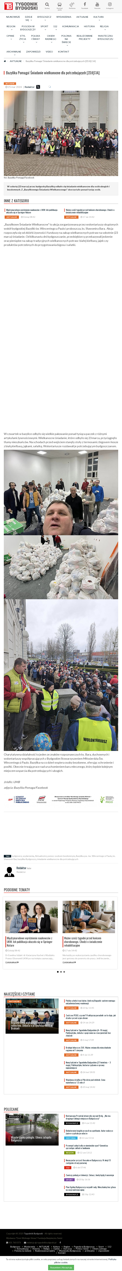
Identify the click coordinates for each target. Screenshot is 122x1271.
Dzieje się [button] (28, 18)
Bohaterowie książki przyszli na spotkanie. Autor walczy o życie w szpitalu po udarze (89, 1132)
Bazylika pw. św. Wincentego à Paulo (94, 856)
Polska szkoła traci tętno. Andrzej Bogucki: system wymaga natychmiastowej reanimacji (90, 1002)
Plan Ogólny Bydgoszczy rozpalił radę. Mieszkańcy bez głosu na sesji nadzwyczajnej (91, 1188)
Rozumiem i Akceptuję (61, 1267)
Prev (7, 918)
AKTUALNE (82, 16)
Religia (47, 1248)
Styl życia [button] (22, 37)
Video (49, 51)
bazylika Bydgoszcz (27, 859)
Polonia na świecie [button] (66, 38)
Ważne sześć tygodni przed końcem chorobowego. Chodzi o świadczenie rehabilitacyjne (90, 211)
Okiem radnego (99, 1248)
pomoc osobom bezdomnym (61, 856)
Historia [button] (89, 26)
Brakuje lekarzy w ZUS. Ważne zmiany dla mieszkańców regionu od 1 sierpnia (88, 1049)
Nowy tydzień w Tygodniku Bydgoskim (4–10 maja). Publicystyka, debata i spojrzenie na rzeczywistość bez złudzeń (88, 1032)
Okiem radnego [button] (50, 37)
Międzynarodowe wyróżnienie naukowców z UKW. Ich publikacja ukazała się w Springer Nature (31, 211)
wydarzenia (28, 856)
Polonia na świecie (22, 1251)
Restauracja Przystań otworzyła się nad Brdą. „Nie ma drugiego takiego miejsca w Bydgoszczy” (88, 1117)
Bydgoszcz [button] (44, 16)
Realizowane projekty (85, 37)
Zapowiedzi (33, 51)
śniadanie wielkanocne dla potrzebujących (57, 859)
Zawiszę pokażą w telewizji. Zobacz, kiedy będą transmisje (90, 1175)
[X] (38, 87)
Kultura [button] (98, 16)
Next (112, 918)
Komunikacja (70, 26)
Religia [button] (104, 26)
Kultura (56, 1246)
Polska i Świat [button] (35, 37)
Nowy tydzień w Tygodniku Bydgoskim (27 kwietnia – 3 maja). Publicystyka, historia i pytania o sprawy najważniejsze (88, 1065)
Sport (101, 1246)
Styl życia (67, 1248)
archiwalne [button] (14, 51)
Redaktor (30, 86)
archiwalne (90, 1251)
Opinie (56, 1248)
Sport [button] (44, 26)
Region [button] (11, 26)
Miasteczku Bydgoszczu (105, 37)
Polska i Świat (82, 1248)
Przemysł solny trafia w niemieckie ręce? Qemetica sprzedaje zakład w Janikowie (87, 1147)
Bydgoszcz (15, 1246)
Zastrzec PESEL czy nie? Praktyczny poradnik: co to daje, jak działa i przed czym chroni (91, 1017)
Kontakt (63, 51)
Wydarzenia (63, 16)
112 (109, 1246)
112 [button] (55, 26)
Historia (36, 1248)
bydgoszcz (17, 856)
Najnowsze (13, 16)
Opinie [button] (10, 35)
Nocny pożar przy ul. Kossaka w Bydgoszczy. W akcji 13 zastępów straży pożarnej (88, 1161)
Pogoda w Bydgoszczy (28, 28)
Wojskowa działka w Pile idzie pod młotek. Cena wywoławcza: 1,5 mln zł (85, 1081)
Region (67, 1246)
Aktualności (41, 856)
